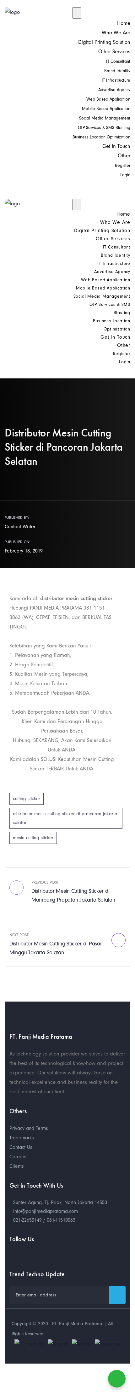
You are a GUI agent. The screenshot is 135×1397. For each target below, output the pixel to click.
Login (125, 175)
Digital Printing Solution (104, 42)
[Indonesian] (29, 1344)
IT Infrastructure (116, 80)
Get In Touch (116, 146)
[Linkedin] (45, 1255)
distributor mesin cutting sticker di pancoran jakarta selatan (65, 818)
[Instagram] (34, 1255)
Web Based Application (108, 99)
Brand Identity (117, 70)
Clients (16, 1166)
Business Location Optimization (101, 137)
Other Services (114, 52)
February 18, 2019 (24, 551)
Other (124, 156)
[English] (58, 1344)
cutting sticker (26, 798)
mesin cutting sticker (33, 837)
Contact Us (20, 1147)
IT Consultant (118, 61)
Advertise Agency (114, 89)
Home (123, 23)
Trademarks (21, 1138)
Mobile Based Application (106, 108)
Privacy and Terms (28, 1128)
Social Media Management (104, 118)
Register (122, 165)
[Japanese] (108, 1344)
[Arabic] (82, 1344)
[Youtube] (12, 1255)
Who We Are (116, 33)
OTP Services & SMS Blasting (104, 127)
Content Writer (20, 526)
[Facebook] (23, 1255)
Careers (17, 1157)
